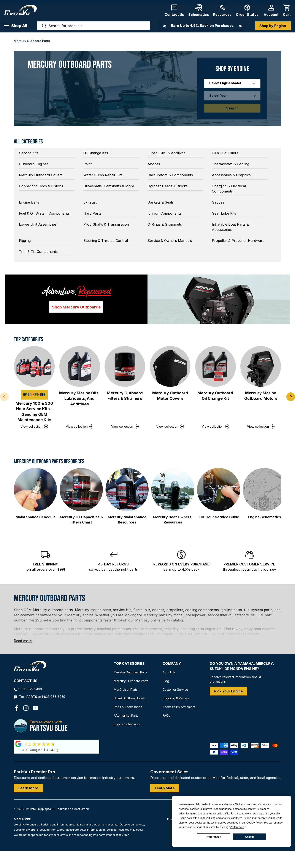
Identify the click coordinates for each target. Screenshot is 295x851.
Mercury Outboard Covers (41, 175)
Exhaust (90, 202)
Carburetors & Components (170, 175)
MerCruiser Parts (126, 689)
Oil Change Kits (95, 153)
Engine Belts (29, 202)
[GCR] (18, 744)
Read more (23, 641)
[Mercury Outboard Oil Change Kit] (215, 366)
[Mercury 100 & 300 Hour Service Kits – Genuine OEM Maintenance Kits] (34, 366)
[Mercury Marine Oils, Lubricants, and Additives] (79, 366)
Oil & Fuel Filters (225, 153)
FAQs (166, 715)
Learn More (28, 788)
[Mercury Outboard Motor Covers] (170, 366)
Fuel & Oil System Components (44, 213)
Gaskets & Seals (161, 202)
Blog (166, 681)
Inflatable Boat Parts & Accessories (230, 227)
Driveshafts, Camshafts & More (108, 186)
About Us (169, 672)
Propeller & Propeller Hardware (238, 240)
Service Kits (28, 153)
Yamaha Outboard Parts (130, 672)
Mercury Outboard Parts (131, 681)
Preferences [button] (237, 827)
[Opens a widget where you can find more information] (19, 843)
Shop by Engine (272, 26)
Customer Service (175, 689)
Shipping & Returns (176, 698)
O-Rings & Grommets (165, 224)
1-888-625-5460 (30, 689)
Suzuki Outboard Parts (130, 698)
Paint (87, 164)
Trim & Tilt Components (38, 251)
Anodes (154, 164)
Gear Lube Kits (224, 213)
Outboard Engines (33, 164)
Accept (249, 836)
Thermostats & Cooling (230, 164)
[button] (287, 10)
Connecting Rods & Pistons (41, 186)
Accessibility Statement (179, 707)
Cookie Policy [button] (254, 822)
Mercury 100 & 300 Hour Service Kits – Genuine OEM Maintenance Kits (34, 411)
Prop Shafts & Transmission (106, 224)
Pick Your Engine (228, 691)
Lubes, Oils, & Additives (166, 153)
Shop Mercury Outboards (76, 307)
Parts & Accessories (128, 707)
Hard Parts (92, 213)
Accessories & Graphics (231, 175)
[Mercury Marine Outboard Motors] (260, 366)
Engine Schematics (127, 724)
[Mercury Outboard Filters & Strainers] (125, 366)
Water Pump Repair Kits (102, 175)
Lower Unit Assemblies (38, 224)
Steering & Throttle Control (105, 240)
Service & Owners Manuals (170, 240)
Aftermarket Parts (126, 715)
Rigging (25, 240)
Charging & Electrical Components (229, 188)
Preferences (213, 836)
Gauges (218, 202)
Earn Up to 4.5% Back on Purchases (202, 25)
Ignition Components (164, 213)
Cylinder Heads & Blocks (168, 186)
